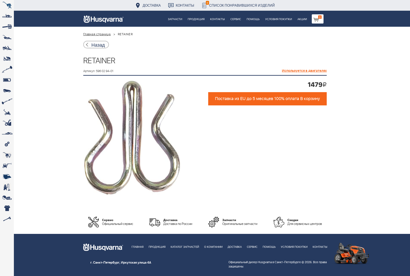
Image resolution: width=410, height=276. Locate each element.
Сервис (235, 19)
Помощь (253, 19)
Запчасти (175, 19)
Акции (302, 19)
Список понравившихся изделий (241, 4)
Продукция (196, 19)
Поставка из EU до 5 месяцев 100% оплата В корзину (267, 99)
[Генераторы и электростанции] (7, 155)
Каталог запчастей (185, 247)
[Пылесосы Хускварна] (7, 187)
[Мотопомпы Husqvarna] (7, 176)
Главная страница (97, 34)
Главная (138, 247)
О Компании (213, 247)
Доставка (152, 5)
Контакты (185, 5)
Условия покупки (278, 19)
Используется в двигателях (304, 70)
